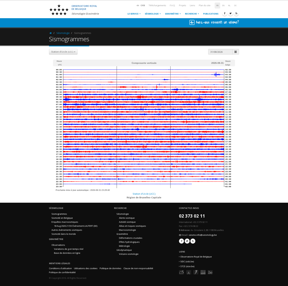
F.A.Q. (172, 5)
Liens (192, 5)
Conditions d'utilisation (60, 268)
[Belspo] (203, 272)
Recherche (191, 13)
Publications (210, 13)
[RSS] (236, 13)
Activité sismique (127, 222)
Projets (182, 5)
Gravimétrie (172, 13)
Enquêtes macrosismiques (65, 222)
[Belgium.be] (210, 272)
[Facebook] (224, 13)
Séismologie (152, 13)
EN (223, 5)
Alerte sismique (127, 218)
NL (229, 5)
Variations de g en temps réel (68, 249)
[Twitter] (230, 13)
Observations (58, 245)
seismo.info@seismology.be (203, 235)
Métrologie (124, 246)
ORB (142, 5)
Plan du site (204, 5)
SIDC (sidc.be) (187, 261)
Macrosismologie (127, 230)
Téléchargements (157, 5)
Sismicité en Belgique (62, 218)
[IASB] (188, 272)
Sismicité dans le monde (64, 234)
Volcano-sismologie (128, 254)
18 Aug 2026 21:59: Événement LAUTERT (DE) (75, 226)
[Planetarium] (181, 272)
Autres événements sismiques (67, 230)
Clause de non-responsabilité (138, 268)
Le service (133, 13)
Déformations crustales (130, 238)
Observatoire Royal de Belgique (196, 256)
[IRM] (195, 272)
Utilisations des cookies (86, 268)
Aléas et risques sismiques (132, 226)
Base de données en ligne (67, 253)
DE (235, 5)
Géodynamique (124, 250)
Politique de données (110, 268)
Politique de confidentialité (62, 272)
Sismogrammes (59, 214)
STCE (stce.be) (187, 266)
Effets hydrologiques (129, 242)
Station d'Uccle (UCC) (144, 193)
